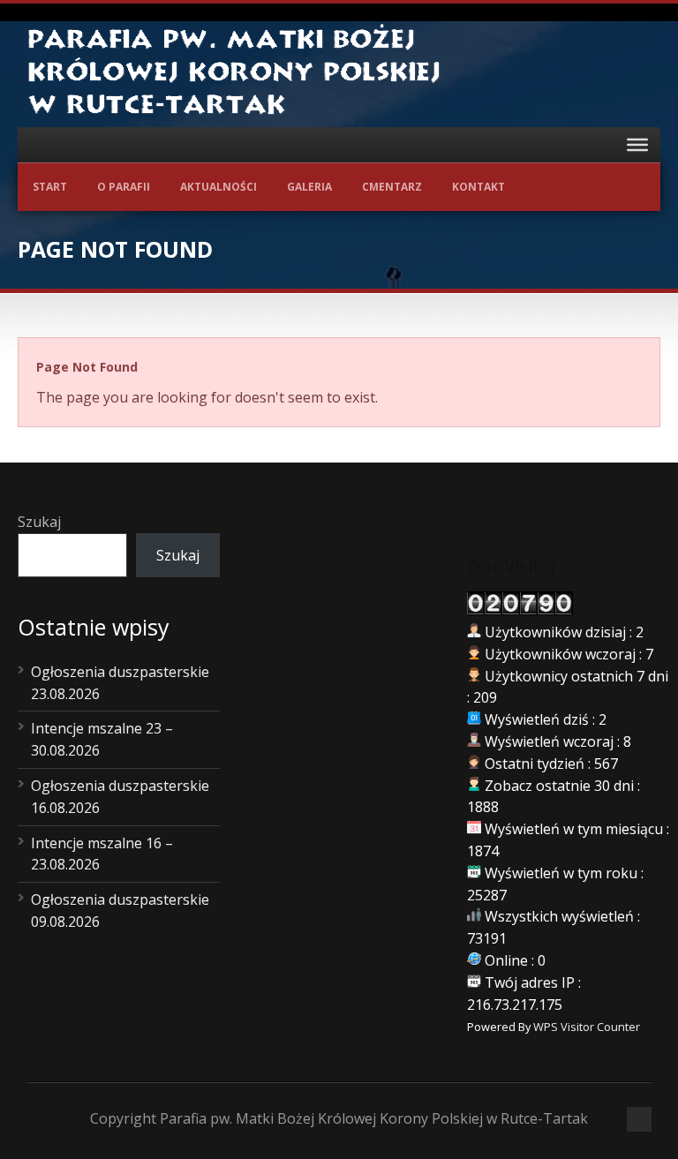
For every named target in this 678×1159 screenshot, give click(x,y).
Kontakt (478, 186)
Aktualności (218, 186)
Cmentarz (392, 186)
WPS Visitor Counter (586, 1027)
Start (50, 186)
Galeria (309, 186)
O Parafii (123, 186)
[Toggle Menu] (637, 145)
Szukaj (39, 521)
